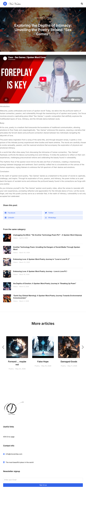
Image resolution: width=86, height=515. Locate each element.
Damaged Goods (69, 361)
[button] (22, 213)
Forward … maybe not (17, 363)
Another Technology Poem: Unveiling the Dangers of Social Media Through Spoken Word (46, 248)
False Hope (43, 361)
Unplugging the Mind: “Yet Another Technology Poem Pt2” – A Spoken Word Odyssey (47, 235)
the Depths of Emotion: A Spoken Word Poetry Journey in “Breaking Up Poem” (44, 283)
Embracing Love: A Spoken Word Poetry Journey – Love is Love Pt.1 (40, 271)
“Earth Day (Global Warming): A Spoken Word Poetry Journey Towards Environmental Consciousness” (47, 297)
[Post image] (7, 238)
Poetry (11, 369)
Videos (48, 18)
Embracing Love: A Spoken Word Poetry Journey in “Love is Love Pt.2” (41, 259)
